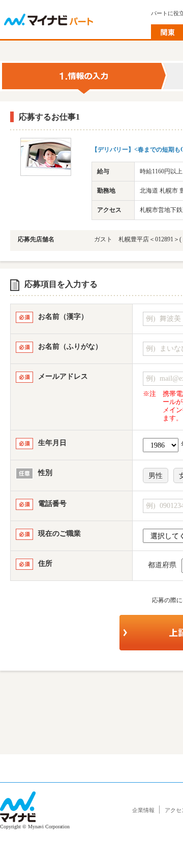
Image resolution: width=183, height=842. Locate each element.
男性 (155, 476)
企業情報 (143, 810)
